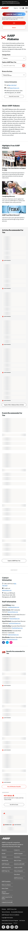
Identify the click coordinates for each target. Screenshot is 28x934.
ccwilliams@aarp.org (13, 607)
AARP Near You (6, 871)
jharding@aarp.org (17, 628)
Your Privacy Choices (7, 923)
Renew (14, 27)
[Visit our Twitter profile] (7, 642)
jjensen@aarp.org (13, 612)
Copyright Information (7, 917)
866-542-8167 (12, 85)
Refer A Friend (17, 860)
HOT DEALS (8, 795)
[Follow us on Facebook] (3, 642)
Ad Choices (22, 920)
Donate (3, 853)
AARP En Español (18, 853)
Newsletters (17, 857)
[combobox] (14, 66)
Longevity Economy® (7, 902)
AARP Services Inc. (18, 878)
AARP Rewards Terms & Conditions (10, 914)
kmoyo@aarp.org (14, 618)
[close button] (26, 11)
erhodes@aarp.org (12, 639)
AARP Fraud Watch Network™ (11, 215)
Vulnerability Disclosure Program (10, 920)
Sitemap (4, 909)
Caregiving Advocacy (8, 196)
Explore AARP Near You (9, 62)
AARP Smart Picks (6, 867)
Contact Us (17, 850)
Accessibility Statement (17, 912)
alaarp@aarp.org (14, 88)
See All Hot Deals (14, 804)
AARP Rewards (5, 864)
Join (14, 23)
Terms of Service (6, 912)
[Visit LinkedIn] (16, 927)
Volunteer (4, 857)
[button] (26, 8)
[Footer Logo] (14, 838)
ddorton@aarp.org (13, 634)
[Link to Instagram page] (11, 642)
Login (20, 8)
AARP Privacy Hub (11, 909)
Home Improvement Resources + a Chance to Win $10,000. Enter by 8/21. (11, 2)
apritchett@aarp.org (14, 623)
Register (16, 8)
